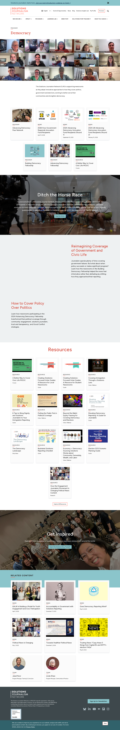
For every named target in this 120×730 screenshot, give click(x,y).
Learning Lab (51, 19)
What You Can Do (100, 19)
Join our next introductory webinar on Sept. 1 (53, 3)
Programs (38, 19)
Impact (28, 19)
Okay (105, 723)
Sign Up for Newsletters (98, 701)
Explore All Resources (60, 504)
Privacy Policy (30, 727)
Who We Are (17, 19)
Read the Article (60, 216)
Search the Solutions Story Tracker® (60, 547)
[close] (108, 2)
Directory (64, 19)
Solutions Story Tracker (81, 19)
